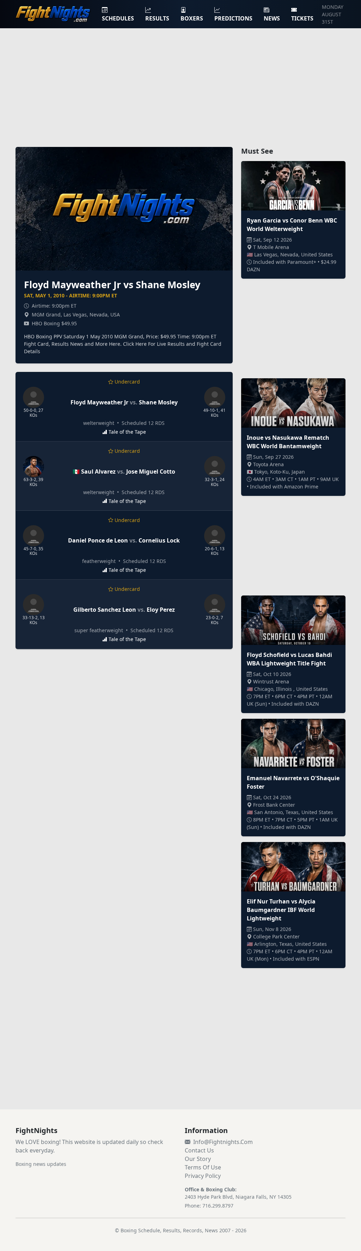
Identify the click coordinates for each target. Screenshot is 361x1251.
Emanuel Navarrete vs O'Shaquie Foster (293, 782)
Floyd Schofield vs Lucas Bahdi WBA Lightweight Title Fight (289, 659)
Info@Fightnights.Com (223, 1142)
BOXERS (191, 18)
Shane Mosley (158, 402)
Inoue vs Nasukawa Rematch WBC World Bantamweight (288, 442)
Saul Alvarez (98, 471)
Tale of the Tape (127, 431)
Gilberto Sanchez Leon (104, 609)
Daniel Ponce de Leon (98, 540)
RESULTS (157, 18)
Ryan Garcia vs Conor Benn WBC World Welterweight (292, 225)
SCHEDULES (118, 18)
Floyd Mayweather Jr (99, 402)
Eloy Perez (161, 609)
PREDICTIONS (233, 18)
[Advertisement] (180, 83)
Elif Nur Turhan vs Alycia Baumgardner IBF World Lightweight (281, 909)
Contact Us (199, 1150)
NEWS (272, 18)
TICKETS (302, 18)
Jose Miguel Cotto (150, 471)
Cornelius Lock (159, 540)
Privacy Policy (203, 1176)
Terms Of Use (203, 1167)
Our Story (198, 1159)
